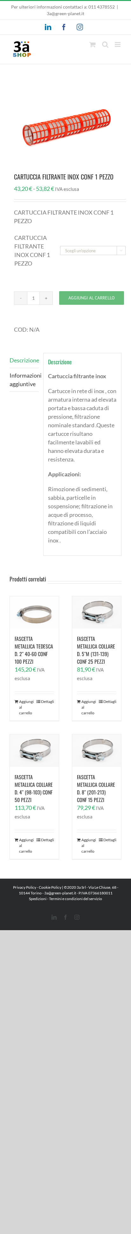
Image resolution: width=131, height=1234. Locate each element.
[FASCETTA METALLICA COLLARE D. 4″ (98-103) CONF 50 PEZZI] (34, 750)
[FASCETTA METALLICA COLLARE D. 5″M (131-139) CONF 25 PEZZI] (96, 612)
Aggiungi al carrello (91, 298)
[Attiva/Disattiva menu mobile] (118, 44)
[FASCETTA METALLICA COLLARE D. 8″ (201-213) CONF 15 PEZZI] (96, 750)
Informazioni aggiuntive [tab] (24, 379)
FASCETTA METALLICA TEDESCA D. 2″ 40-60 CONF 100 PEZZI (34, 650)
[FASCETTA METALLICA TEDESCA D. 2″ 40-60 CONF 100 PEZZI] (34, 612)
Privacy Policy (24, 887)
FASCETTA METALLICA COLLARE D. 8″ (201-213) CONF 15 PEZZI (96, 788)
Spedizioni (37, 898)
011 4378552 (101, 6)
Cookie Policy (50, 887)
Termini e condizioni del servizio (75, 898)
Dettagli (47, 701)
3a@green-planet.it (65, 13)
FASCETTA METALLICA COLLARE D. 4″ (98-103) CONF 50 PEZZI (34, 788)
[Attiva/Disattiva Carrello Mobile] (92, 44)
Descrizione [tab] (24, 360)
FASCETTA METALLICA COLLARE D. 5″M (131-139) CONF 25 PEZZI (96, 650)
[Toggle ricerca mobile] (105, 44)
